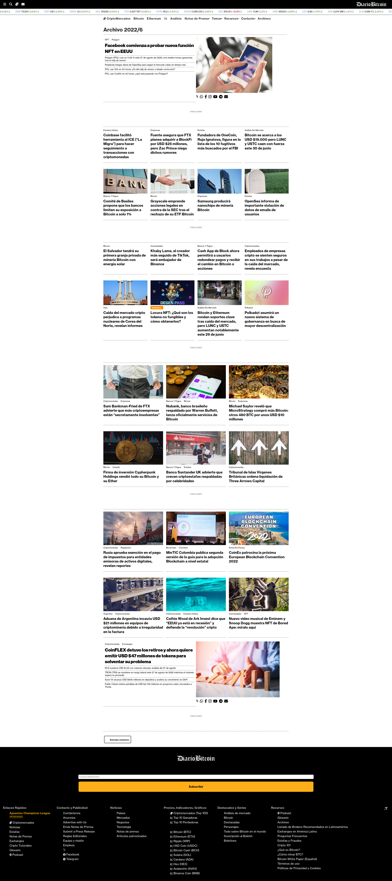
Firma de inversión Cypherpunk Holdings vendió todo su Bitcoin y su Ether (131, 476)
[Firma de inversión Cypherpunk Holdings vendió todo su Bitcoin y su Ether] (133, 448)
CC (386, 11)
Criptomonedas (252, 246)
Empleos (69, 845)
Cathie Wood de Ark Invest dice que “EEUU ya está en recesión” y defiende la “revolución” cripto (195, 623)
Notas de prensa (128, 831)
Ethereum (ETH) (184, 836)
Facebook (72, 854)
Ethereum (154, 18)
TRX (63, 11)
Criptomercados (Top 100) (190, 813)
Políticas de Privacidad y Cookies (299, 868)
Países (121, 813)
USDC (9, 11)
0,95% (342, 11)
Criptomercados (23, 822)
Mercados (123, 818)
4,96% (228, 11)
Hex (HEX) (180, 864)
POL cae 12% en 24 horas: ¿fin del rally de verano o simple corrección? (140, 69)
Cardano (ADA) (183, 859)
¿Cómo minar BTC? (290, 854)
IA (165, 18)
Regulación (126, 547)
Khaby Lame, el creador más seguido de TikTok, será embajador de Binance (170, 257)
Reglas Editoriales (75, 836)
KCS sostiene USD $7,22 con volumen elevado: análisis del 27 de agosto (140, 668)
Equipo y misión (73, 840)
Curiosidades (157, 246)
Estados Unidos (110, 130)
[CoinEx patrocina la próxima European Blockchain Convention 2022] (259, 529)
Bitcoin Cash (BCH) (186, 850)
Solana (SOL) (182, 855)
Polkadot (249, 307)
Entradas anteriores (119, 740)
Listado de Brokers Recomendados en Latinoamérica (312, 827)
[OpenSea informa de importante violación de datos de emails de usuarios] (267, 182)
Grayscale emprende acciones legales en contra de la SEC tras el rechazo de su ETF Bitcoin (172, 207)
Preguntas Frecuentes (292, 836)
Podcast (17, 855)
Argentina (107, 614)
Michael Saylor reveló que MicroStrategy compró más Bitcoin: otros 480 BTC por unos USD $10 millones (258, 412)
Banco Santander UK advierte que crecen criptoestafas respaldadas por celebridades (194, 476)
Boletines (230, 840)
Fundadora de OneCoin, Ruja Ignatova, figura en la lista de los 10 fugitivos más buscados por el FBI (219, 141)
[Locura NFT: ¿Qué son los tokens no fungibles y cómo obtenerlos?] (173, 293)
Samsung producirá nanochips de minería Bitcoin (215, 205)
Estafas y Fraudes (289, 840)
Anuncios (69, 818)
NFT (107, 39)
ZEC (157, 11)
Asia (105, 307)
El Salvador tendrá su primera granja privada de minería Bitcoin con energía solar (124, 257)
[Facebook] (206, 96)
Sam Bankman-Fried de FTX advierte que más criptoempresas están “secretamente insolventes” (131, 410)
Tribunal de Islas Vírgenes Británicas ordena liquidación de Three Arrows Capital (256, 476)
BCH (328, 11)
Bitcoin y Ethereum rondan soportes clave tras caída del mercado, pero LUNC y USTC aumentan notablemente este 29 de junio (218, 324)
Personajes (231, 827)
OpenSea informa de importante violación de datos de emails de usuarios (264, 207)
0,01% (22, 11)
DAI (355, 11)
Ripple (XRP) (181, 841)
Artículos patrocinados (132, 836)
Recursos (231, 18)
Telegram (72, 859)
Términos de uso (288, 863)
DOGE (124, 11)
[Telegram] (221, 96)
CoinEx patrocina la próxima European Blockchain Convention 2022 (257, 556)
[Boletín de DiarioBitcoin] (227, 96)
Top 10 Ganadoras (185, 818)
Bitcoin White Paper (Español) (297, 859)
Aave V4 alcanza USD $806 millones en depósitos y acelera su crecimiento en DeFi (146, 679)
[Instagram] (210, 96)
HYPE (96, 11)
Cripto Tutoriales (20, 845)
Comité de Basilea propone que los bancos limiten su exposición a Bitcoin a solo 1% (123, 207)
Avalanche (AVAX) (185, 868)
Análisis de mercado (254, 130)
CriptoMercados (118, 18)
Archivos (264, 18)
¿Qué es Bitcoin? (288, 850)
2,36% (314, 11)
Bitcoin (139, 18)
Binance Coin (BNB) (186, 873)
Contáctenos (71, 813)
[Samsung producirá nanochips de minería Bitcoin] (220, 182)
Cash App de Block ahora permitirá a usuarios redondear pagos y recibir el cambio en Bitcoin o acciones (219, 259)
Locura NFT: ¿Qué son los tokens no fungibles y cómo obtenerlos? (172, 317)
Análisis (176, 18)
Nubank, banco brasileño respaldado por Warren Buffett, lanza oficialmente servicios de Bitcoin (192, 412)
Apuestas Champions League (29, 814)
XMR (212, 11)
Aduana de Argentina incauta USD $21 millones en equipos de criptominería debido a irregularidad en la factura (133, 625)
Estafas (201, 130)
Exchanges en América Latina (297, 831)
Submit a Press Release (79, 831)
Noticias (14, 827)
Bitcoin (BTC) (182, 832)
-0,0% (373, 11)
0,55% (82, 11)
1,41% (285, 11)
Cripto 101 (283, 845)
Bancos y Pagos (110, 196)
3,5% (199, 11)
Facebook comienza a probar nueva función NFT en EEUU (149, 48)
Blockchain (171, 547)
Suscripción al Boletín (238, 836)
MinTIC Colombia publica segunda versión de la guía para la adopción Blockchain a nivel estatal (194, 556)
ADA (267, 11)
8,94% (50, 11)
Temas (216, 18)
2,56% (144, 11)
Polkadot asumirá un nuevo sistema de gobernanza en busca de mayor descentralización (265, 319)
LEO (241, 11)
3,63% (110, 11)
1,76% (254, 11)
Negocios (123, 822)
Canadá (116, 467)
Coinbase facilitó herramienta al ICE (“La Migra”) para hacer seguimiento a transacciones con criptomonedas (122, 146)
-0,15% (173, 11)
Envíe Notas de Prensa (78, 827)
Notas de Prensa (197, 18)
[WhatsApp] (202, 96)
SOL (34, 11)
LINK (186, 11)
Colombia (183, 547)
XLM (298, 11)
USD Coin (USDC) (185, 845)
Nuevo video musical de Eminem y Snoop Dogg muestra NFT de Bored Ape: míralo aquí (258, 623)
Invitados (156, 307)
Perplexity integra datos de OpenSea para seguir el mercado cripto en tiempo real (145, 64)
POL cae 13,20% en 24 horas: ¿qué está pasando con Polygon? (136, 73)
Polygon (115, 39)
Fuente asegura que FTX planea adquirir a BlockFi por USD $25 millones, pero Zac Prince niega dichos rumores (171, 144)
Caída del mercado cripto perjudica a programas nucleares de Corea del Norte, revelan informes (124, 319)
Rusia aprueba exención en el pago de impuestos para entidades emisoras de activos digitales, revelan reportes (132, 559)
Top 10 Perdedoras (185, 822)
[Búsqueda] (12, 4)
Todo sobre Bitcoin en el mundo (245, 831)
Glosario (15, 850)
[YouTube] (216, 96)
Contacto (248, 18)
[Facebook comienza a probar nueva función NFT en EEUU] (234, 64)
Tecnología (124, 827)
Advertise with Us (75, 822)
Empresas (155, 130)
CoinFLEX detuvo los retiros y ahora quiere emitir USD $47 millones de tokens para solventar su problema (149, 656)
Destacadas (232, 822)
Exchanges (127, 644)
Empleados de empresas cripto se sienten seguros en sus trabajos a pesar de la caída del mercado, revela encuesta (266, 259)
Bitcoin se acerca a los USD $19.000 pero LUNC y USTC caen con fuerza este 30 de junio (265, 141)
